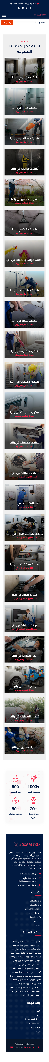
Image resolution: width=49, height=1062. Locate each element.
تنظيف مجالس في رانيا (24, 138)
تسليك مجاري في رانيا (24, 747)
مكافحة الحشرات (35, 917)
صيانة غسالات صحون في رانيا (24, 533)
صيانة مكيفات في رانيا (24, 381)
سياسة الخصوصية (34, 1023)
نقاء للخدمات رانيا (31, 1047)
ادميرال (26, 941)
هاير (39, 953)
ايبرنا (24, 968)
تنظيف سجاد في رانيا (24, 320)
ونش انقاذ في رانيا (24, 686)
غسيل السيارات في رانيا (24, 716)
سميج (23, 983)
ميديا (12, 991)
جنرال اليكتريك (32, 953)
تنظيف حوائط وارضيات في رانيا (25, 260)
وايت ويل (37, 956)
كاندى (38, 979)
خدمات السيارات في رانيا (24, 659)
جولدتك (12, 987)
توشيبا (32, 941)
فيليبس (33, 945)
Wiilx (12, 1047)
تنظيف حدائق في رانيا (24, 199)
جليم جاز (21, 972)
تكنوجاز (38, 960)
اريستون (13, 956)
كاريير (28, 972)
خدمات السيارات (35, 913)
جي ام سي (23, 964)
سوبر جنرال (31, 991)
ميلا (31, 983)
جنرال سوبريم (26, 987)
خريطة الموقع (36, 1027)
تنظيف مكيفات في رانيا (24, 442)
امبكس (18, 991)
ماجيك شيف (36, 976)
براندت (12, 976)
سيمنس (15, 972)
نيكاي (24, 991)
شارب (39, 945)
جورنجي (32, 979)
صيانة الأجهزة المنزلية (33, 909)
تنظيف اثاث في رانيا (24, 229)
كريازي (23, 949)
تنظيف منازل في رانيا (24, 107)
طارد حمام (37, 921)
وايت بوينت (29, 956)
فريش (38, 941)
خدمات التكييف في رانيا (25, 385)
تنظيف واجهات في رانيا (24, 290)
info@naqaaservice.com (27, 881)
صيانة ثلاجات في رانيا (24, 503)
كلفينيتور (37, 983)
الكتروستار (25, 960)
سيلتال (14, 941)
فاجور (32, 960)
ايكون (38, 995)
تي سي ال (31, 995)
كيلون (38, 991)
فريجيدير (38, 972)
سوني (17, 953)
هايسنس (37, 968)
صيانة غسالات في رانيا (25, 473)
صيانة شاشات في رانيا (24, 625)
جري (32, 972)
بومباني (19, 976)
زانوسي (26, 945)
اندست (14, 979)
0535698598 (25, 873)
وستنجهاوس (31, 949)
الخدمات (38, 1015)
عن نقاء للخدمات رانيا (33, 1019)
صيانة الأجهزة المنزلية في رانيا (24, 476)
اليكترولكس (36, 987)
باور (29, 964)
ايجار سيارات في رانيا (24, 655)
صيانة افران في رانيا (24, 594)
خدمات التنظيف (35, 900)
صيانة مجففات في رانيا (24, 564)
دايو (16, 964)
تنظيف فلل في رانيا (24, 77)
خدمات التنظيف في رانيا (25, 81)
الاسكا (38, 964)
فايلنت (17, 983)
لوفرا (18, 987)
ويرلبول (13, 945)
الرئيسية (38, 1011)
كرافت (23, 953)
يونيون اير (20, 956)
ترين (33, 964)
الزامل (24, 995)
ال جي (20, 941)
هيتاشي (30, 968)
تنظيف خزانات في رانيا (24, 168)
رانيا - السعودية (24, 885)
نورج (27, 983)
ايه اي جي (15, 949)
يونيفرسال (17, 960)
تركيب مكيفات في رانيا (24, 412)
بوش (19, 968)
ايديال (20, 979)
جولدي (20, 945)
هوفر (26, 979)
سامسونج (27, 976)
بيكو (12, 953)
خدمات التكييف (35, 905)
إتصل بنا (7, 22)
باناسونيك (12, 968)
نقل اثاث (38, 925)
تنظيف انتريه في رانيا (24, 351)
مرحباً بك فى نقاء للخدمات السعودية (23, 3)
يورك (39, 949)
